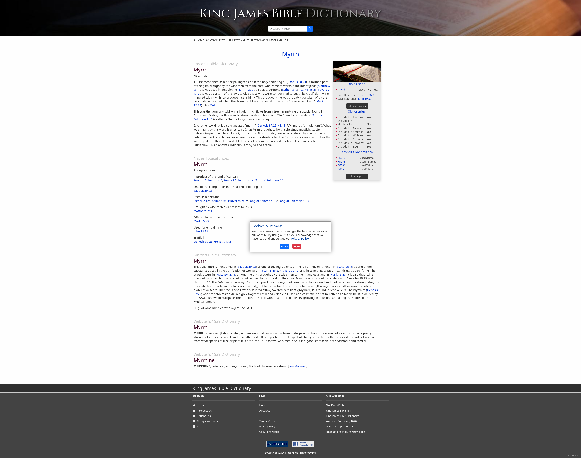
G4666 (341, 165)
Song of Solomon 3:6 (263, 201)
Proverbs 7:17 (237, 201)
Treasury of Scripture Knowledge (345, 431)
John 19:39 (364, 98)
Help (285, 40)
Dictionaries (240, 40)
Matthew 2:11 (203, 211)
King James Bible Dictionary (342, 416)
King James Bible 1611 (339, 410)
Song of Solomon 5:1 (269, 180)
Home (200, 40)
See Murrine (297, 366)
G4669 (341, 169)
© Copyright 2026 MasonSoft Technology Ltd (290, 452)
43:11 (281, 126)
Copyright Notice (269, 431)
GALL (213, 105)
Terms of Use (267, 421)
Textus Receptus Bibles (339, 426)
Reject (297, 246)
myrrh (342, 89)
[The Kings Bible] (278, 443)
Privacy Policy (267, 426)
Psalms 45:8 (307, 90)
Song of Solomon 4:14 (239, 180)
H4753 (341, 161)
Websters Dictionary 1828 (341, 421)
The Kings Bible (335, 405)
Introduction (218, 40)
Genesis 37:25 (367, 95)
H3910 (341, 157)
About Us (264, 410)
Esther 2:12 (289, 90)
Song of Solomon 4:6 (208, 180)
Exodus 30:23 (297, 82)
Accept (284, 246)
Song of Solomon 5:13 (294, 201)
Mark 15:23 (201, 221)
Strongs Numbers (265, 40)
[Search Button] (310, 29)
